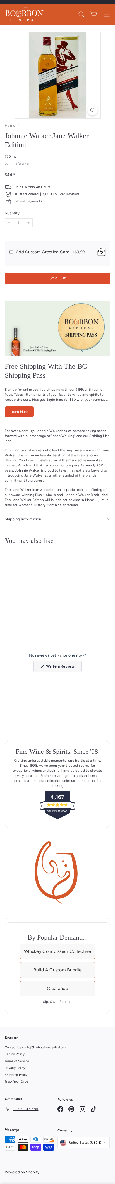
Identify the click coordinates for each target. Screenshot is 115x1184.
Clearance (57, 988)
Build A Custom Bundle (57, 970)
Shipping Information (23, 519)
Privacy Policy (15, 1068)
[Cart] (93, 14)
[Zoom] (92, 110)
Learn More (19, 412)
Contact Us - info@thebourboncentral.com (36, 1047)
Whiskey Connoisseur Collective (57, 951)
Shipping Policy (16, 1075)
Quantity (12, 213)
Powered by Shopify (22, 1172)
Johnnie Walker (17, 163)
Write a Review (63, 668)
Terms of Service (17, 1061)
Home (10, 125)
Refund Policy (15, 1054)
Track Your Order (17, 1081)
